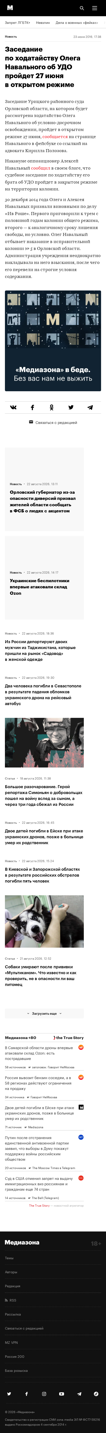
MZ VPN (11, 1342)
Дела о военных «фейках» (77, 22)
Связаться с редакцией (56, 422)
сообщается (55, 137)
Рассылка (13, 1314)
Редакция (12, 1285)
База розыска (16, 1370)
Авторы (11, 1271)
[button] (95, 8)
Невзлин (43, 22)
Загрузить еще (44, 1013)
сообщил (40, 168)
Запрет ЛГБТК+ (17, 22)
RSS (12, 1300)
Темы (9, 1257)
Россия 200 (14, 1356)
